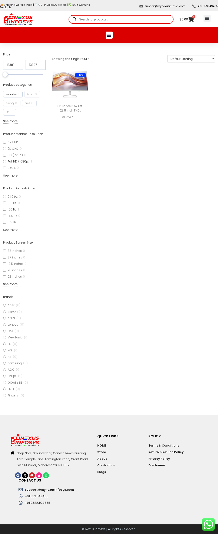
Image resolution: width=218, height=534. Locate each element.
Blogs (101, 472)
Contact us (106, 465)
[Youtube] (32, 475)
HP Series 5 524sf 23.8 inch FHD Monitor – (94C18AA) (69, 113)
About (102, 459)
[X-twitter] (25, 475)
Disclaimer (156, 465)
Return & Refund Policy (166, 452)
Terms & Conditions (163, 445)
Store (101, 452)
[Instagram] (39, 475)
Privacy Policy (159, 459)
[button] (207, 18)
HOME (101, 445)
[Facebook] (18, 475)
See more (10, 121)
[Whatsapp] (46, 475)
